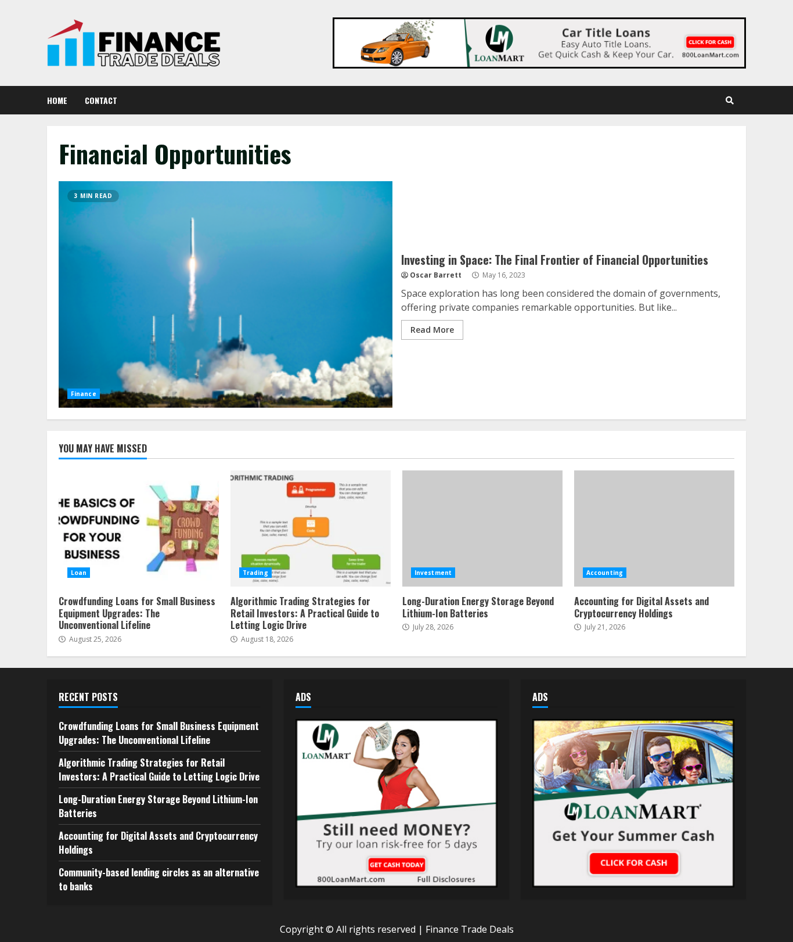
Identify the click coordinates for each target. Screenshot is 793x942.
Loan (78, 573)
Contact (101, 100)
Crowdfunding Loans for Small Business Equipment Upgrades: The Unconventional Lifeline (139, 528)
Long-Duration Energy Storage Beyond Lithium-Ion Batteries (482, 528)
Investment (433, 573)
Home (57, 100)
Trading (255, 573)
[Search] (730, 100)
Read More (432, 329)
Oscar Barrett (436, 275)
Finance (83, 394)
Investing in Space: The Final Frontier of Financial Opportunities (225, 294)
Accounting (604, 573)
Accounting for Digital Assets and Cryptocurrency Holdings (654, 528)
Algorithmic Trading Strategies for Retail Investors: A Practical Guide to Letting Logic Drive (310, 528)
